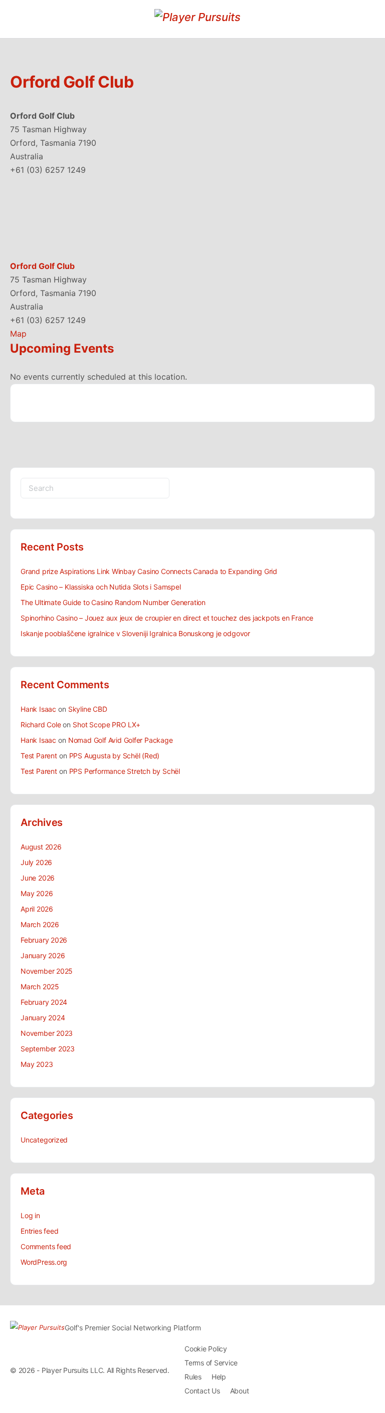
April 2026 (37, 909)
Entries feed (39, 1231)
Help (219, 1376)
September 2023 (48, 1048)
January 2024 (43, 1017)
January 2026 (43, 955)
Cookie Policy (205, 1348)
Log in (30, 1215)
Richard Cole (41, 724)
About (239, 1390)
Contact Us (202, 1390)
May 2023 (37, 1064)
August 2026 (41, 846)
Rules (193, 1376)
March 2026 (40, 924)
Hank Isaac (38, 709)
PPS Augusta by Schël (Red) (114, 755)
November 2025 (47, 971)
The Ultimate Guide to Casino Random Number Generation (113, 602)
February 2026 (44, 940)
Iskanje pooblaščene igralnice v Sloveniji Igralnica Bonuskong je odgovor (135, 633)
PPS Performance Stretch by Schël (124, 771)
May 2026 (37, 893)
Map (18, 334)
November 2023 (47, 1033)
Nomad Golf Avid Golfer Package (120, 740)
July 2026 (36, 862)
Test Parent (39, 755)
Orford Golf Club (42, 266)
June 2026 (38, 878)
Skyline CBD (87, 709)
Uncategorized (44, 1140)
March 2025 (40, 986)
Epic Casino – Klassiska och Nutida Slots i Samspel (101, 587)
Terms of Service (211, 1362)
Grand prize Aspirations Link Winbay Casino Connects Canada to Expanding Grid (149, 571)
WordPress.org (44, 1262)
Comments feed (46, 1246)
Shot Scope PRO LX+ (106, 724)
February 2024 (44, 1002)
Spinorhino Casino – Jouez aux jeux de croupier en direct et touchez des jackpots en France (167, 618)
